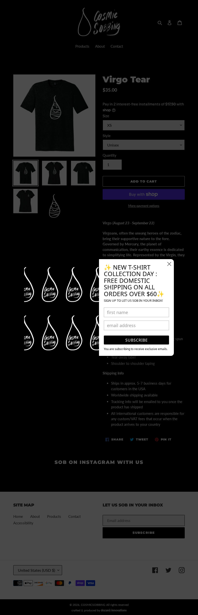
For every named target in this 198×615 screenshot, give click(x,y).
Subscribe (136, 340)
